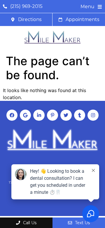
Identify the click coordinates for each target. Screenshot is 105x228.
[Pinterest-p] (52, 115)
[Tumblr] (79, 115)
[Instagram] (93, 115)
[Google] (25, 115)
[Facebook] (12, 115)
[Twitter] (65, 115)
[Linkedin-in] (38, 115)
